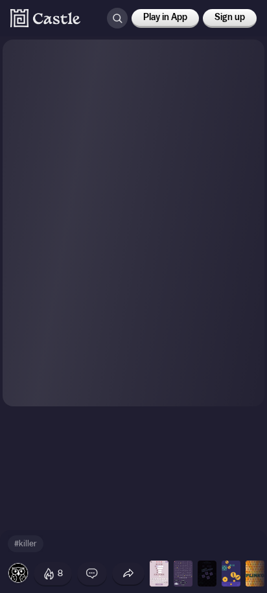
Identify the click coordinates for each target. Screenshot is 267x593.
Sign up (230, 17)
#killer (25, 543)
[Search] (117, 18)
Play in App (165, 17)
